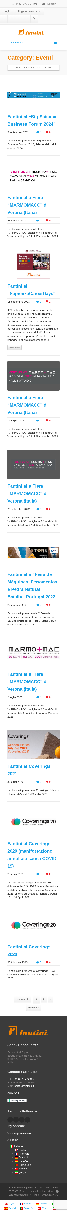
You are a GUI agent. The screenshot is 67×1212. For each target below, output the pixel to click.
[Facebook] (3, 19)
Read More (14, 347)
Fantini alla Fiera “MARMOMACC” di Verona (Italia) (27, 205)
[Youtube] (19, 19)
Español (23, 1161)
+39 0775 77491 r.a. (25, 1079)
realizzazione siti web (44, 1191)
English (23, 1149)
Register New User (29, 11)
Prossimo (33, 1007)
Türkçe (23, 1168)
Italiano (18, 1146)
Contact (51, 3)
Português (25, 1164)
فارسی (23, 1172)
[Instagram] (26, 19)
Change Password (21, 1133)
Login (7, 11)
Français (24, 1153)
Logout (14, 1139)
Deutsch (23, 1157)
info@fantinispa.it (24, 1085)
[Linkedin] (11, 19)
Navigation (17, 42)
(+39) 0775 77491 (26, 3)
